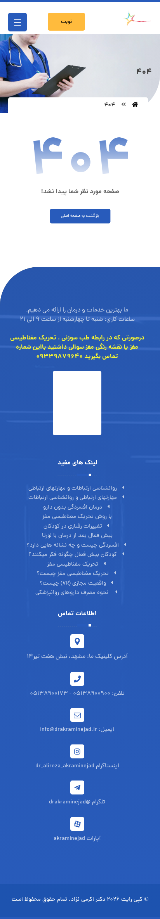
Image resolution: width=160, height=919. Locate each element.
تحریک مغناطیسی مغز (72, 564)
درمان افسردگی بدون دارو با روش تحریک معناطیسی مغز (77, 512)
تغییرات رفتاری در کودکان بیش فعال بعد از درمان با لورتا (77, 531)
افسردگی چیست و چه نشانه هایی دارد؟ (72, 545)
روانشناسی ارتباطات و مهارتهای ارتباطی (72, 488)
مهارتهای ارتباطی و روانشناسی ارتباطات (72, 497)
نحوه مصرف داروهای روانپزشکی (72, 592)
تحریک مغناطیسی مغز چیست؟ (73, 573)
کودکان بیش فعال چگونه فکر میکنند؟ (72, 554)
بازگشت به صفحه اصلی (80, 216)
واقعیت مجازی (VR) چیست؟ (73, 583)
